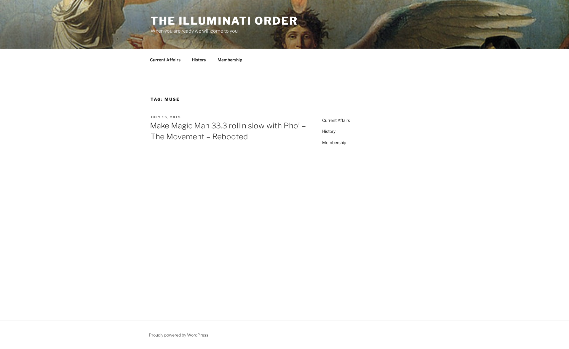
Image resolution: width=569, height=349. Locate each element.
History (199, 59)
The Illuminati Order (224, 20)
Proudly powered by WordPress (178, 334)
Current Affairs (165, 59)
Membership (230, 59)
